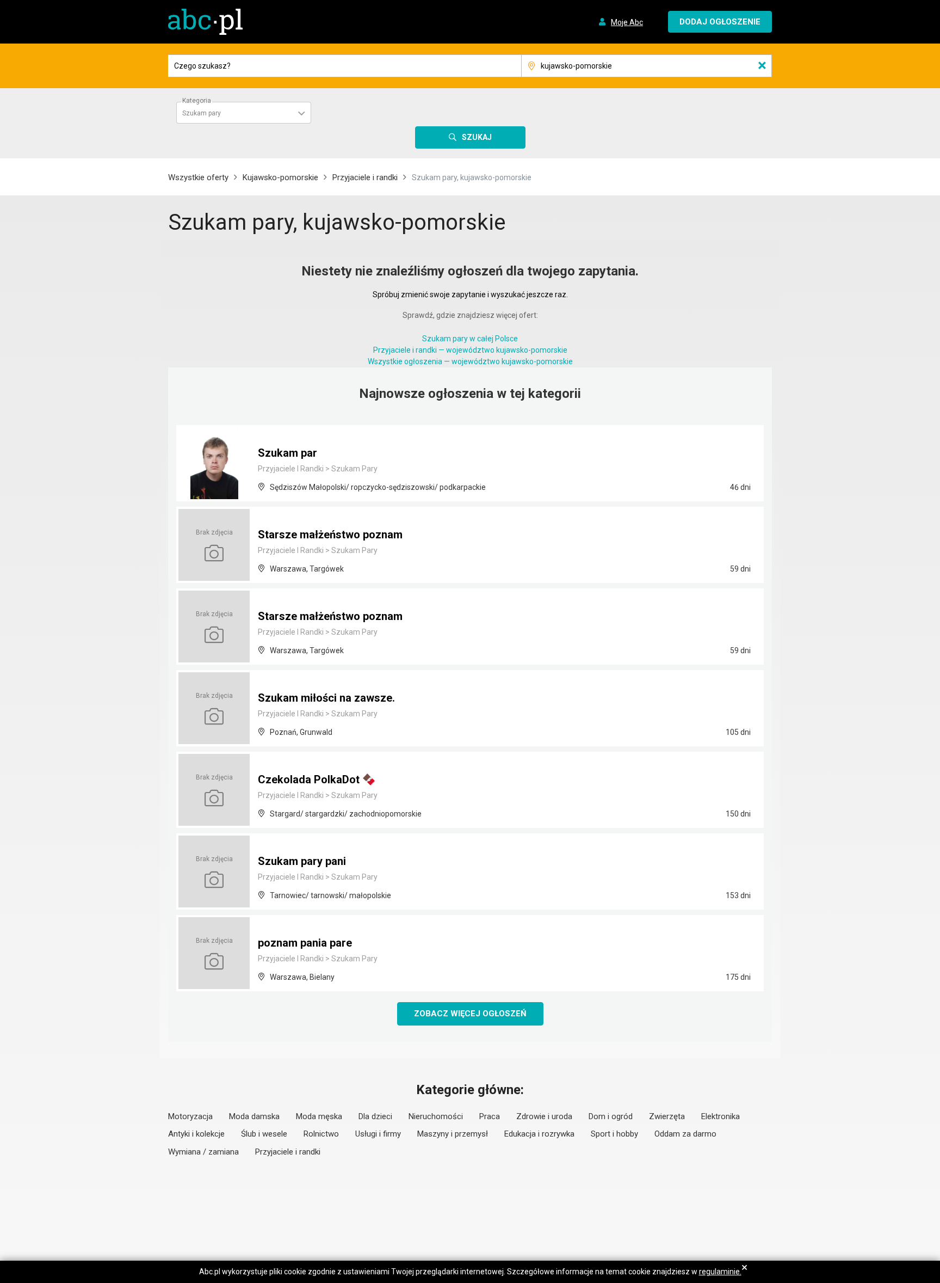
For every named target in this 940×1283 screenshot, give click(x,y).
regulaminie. (720, 1271)
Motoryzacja (190, 1116)
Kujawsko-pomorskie (280, 177)
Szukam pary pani (302, 861)
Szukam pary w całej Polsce (470, 338)
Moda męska (319, 1116)
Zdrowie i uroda (544, 1116)
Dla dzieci (375, 1116)
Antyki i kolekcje (196, 1134)
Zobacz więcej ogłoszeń (470, 1013)
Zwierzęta (667, 1116)
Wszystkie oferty (198, 177)
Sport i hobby (614, 1134)
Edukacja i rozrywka (539, 1134)
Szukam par (287, 452)
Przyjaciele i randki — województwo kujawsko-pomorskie (470, 350)
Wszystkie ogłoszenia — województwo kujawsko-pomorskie (470, 361)
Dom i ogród (611, 1116)
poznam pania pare (305, 942)
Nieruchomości (436, 1116)
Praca (489, 1116)
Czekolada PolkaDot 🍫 (317, 779)
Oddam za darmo (685, 1134)
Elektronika (720, 1116)
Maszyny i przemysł (452, 1134)
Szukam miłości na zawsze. (326, 697)
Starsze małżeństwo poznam (330, 534)
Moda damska (254, 1116)
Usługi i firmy (378, 1134)
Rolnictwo (321, 1134)
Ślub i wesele (264, 1134)
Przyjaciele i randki (365, 177)
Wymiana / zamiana (203, 1152)
